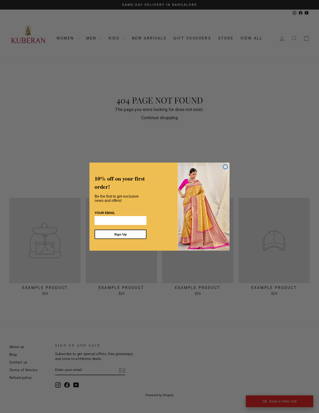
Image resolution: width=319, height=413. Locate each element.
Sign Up (120, 234)
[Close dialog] (225, 166)
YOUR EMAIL (105, 213)
